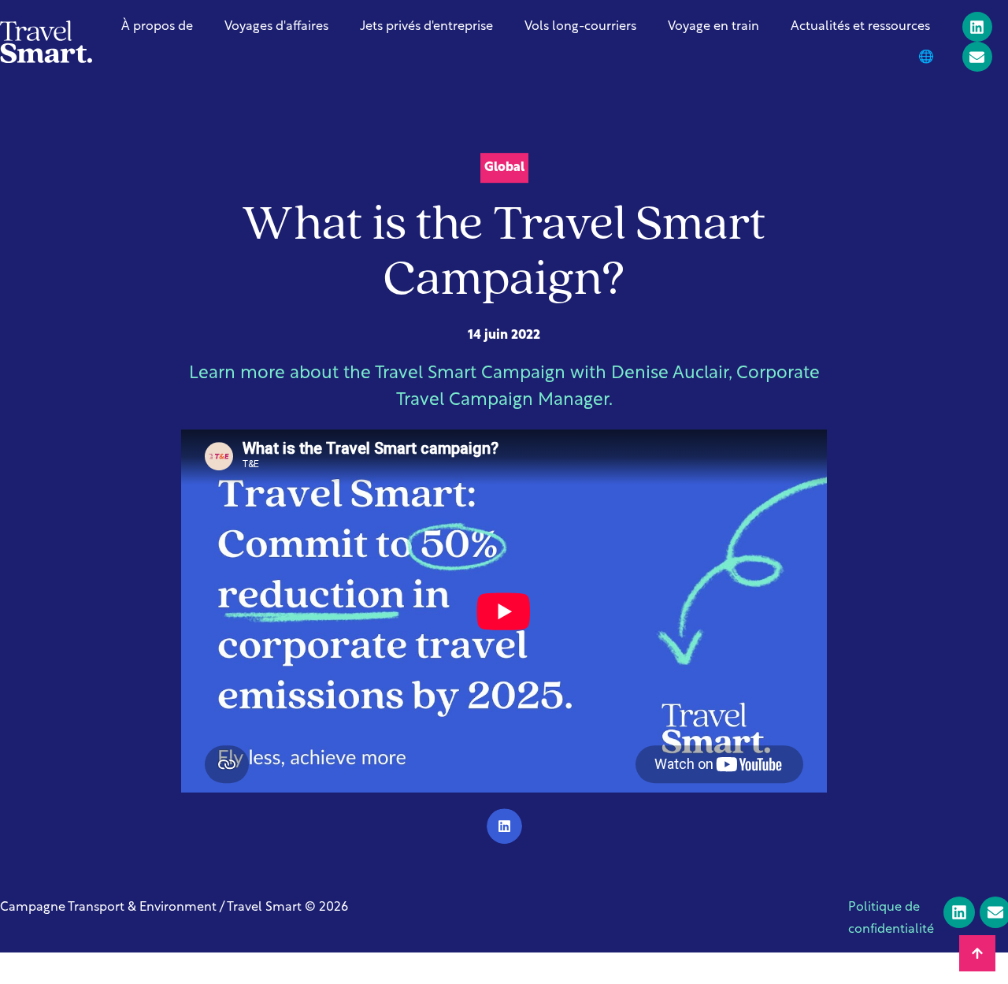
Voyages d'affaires (276, 26)
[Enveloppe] (977, 57)
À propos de (157, 26)
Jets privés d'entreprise (426, 26)
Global (504, 168)
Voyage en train (713, 26)
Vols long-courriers (580, 26)
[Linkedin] (977, 27)
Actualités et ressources (860, 26)
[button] (504, 827)
